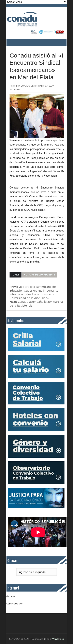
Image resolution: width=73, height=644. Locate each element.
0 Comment (15, 89)
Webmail (11, 596)
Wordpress (58, 639)
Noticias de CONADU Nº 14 (39, 274)
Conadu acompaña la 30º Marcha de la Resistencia (36, 303)
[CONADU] (30, 19)
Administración (14, 603)
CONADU (25, 86)
